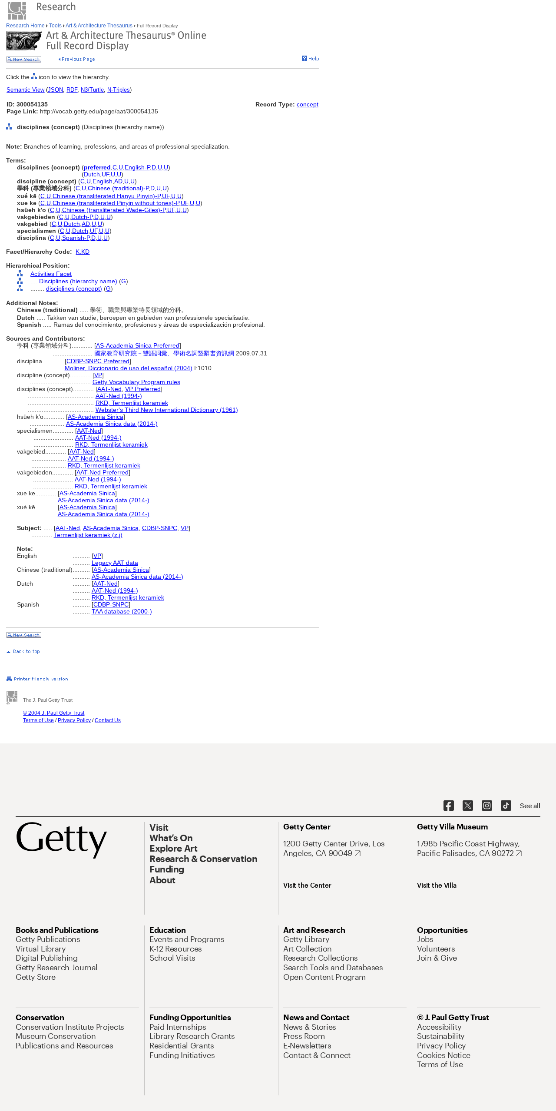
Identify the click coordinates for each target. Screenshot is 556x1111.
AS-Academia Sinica (95, 416)
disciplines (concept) (74, 288)
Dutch (92, 174)
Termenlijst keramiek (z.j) (88, 534)
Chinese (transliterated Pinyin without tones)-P (116, 202)
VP (98, 374)
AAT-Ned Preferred (102, 472)
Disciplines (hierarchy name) (78, 281)
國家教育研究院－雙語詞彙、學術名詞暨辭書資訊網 (164, 353)
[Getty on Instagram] (487, 806)
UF (105, 174)
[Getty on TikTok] (506, 806)
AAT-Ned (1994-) (119, 395)
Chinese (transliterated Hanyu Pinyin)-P (106, 195)
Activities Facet (51, 273)
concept (307, 104)
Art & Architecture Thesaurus (99, 26)
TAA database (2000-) (122, 611)
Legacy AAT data (115, 562)
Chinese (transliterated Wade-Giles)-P (113, 209)
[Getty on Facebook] (448, 806)
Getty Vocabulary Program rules (136, 381)
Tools (55, 26)
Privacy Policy (74, 720)
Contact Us (108, 720)
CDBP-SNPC (159, 527)
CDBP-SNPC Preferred (97, 361)
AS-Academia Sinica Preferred (137, 345)
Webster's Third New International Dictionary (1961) (167, 409)
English (103, 181)
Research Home (26, 26)
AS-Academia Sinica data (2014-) (112, 423)
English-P (137, 167)
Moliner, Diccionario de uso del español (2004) (128, 368)
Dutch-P (82, 216)
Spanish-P (75, 237)
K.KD (82, 251)
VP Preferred (143, 388)
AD (118, 181)
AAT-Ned (109, 388)
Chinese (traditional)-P (118, 188)
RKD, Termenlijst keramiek (132, 402)
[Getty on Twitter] (468, 806)
